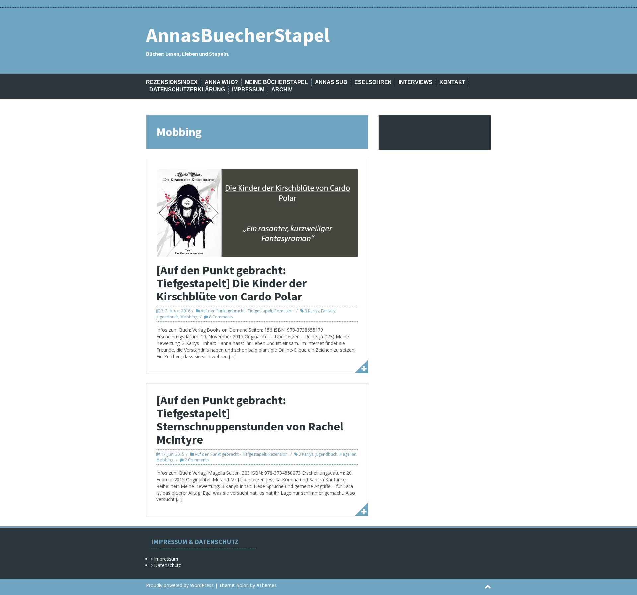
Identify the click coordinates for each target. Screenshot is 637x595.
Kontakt (452, 82)
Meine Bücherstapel (276, 82)
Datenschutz (167, 565)
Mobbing (188, 317)
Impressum (248, 89)
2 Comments (197, 460)
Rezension (284, 311)
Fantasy (328, 311)
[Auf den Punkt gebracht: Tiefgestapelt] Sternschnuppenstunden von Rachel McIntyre (249, 420)
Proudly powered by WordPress (180, 585)
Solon (243, 585)
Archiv (281, 89)
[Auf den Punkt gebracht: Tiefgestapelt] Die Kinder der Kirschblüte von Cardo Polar (231, 283)
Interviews (415, 82)
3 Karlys (312, 311)
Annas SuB (331, 82)
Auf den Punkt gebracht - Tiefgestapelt (236, 311)
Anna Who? (221, 82)
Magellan (347, 454)
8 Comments (221, 317)
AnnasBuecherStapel (238, 35)
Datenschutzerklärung (187, 89)
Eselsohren (373, 82)
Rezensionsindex (172, 82)
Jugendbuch (167, 317)
